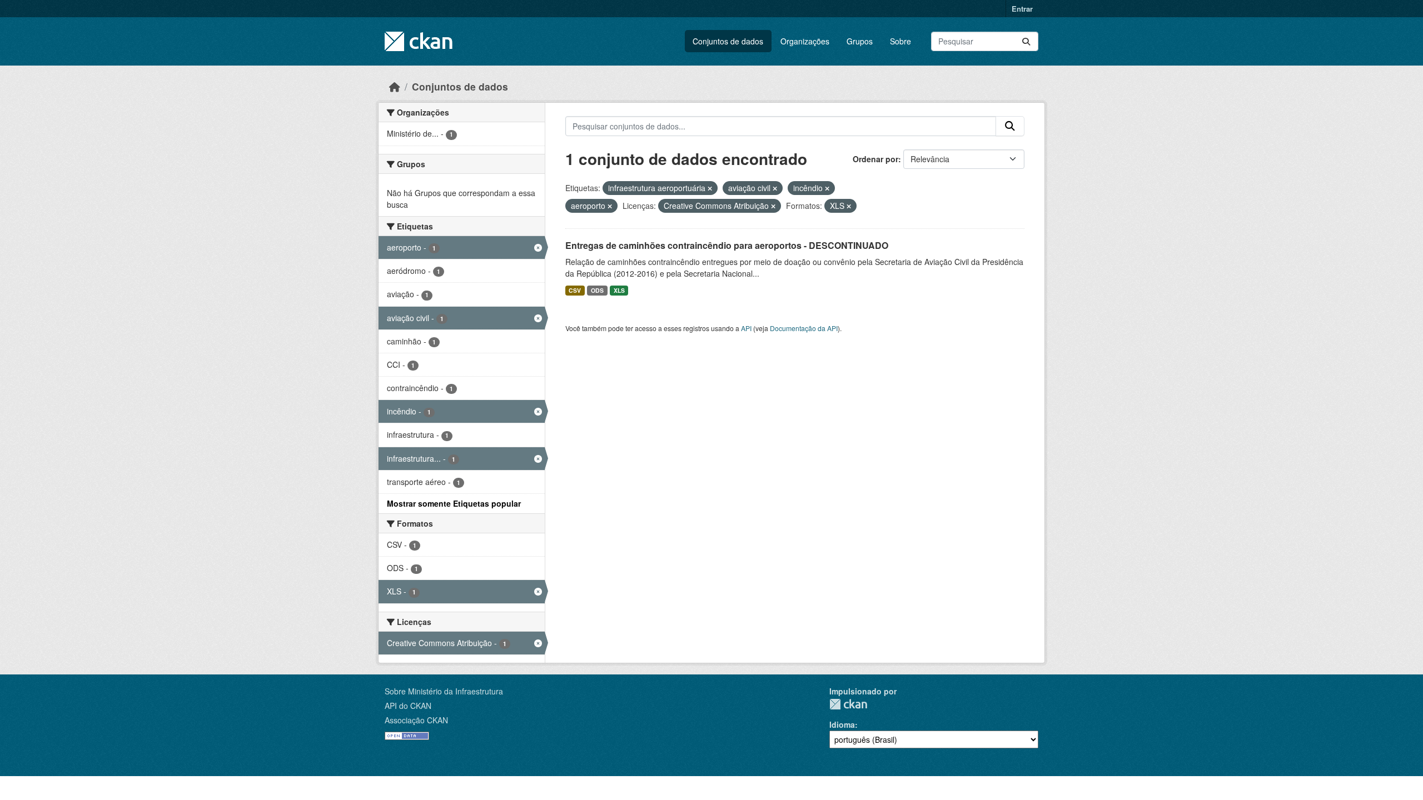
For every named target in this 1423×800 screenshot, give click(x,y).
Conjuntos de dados (728, 41)
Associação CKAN (416, 720)
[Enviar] (1026, 41)
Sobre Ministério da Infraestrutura (444, 691)
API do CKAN (408, 705)
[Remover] (710, 188)
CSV (575, 290)
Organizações (804, 41)
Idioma (842, 724)
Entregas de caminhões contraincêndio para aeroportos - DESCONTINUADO (726, 245)
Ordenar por (875, 158)
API (746, 328)
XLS (619, 290)
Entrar (1022, 8)
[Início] (394, 86)
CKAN (848, 704)
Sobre (900, 41)
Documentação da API (804, 328)
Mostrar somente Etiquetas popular (454, 503)
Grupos (860, 41)
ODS (597, 290)
